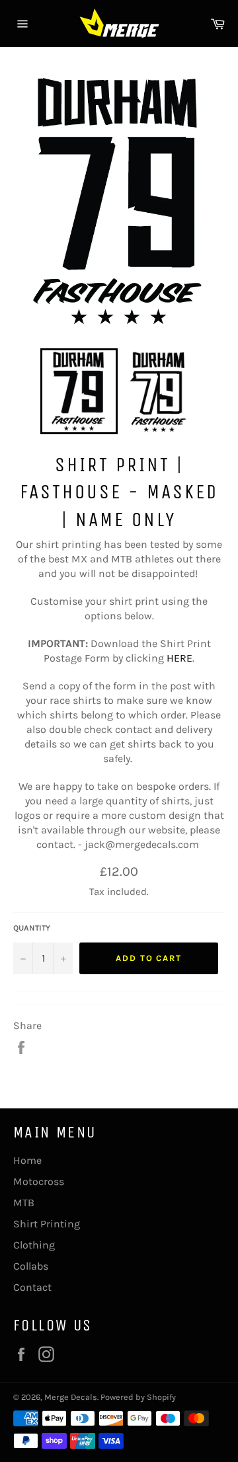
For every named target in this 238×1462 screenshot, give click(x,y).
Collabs (30, 1266)
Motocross (38, 1181)
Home (27, 1160)
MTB (23, 1202)
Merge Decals (70, 1397)
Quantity (31, 928)
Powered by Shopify (138, 1397)
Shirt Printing (46, 1223)
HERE (179, 658)
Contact (32, 1287)
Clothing (34, 1245)
